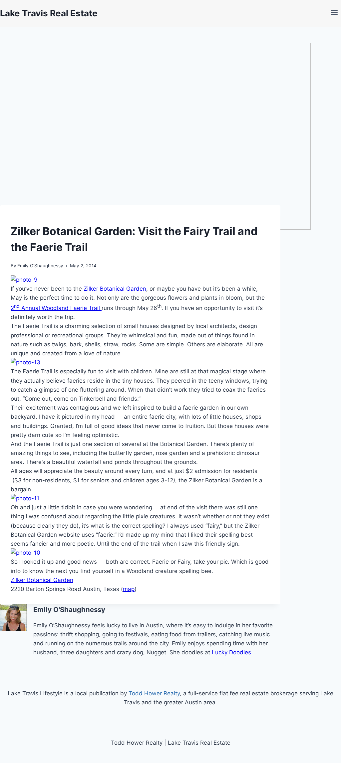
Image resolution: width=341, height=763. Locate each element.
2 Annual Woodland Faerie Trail (56, 308)
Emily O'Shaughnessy (40, 265)
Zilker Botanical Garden (115, 288)
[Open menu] (334, 13)
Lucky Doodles (231, 652)
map (129, 589)
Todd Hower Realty (154, 693)
